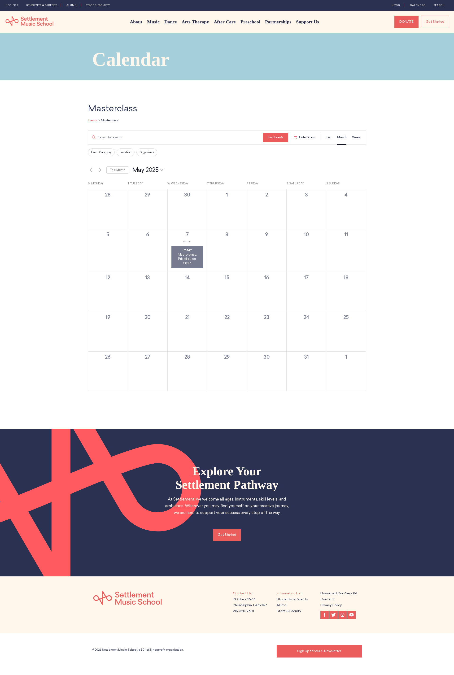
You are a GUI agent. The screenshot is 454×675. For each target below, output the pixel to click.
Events (92, 120)
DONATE (406, 22)
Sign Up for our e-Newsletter (319, 651)
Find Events (276, 137)
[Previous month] (91, 170)
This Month (117, 169)
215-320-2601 (243, 611)
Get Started (435, 22)
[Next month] (100, 170)
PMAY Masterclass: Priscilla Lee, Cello (187, 256)
